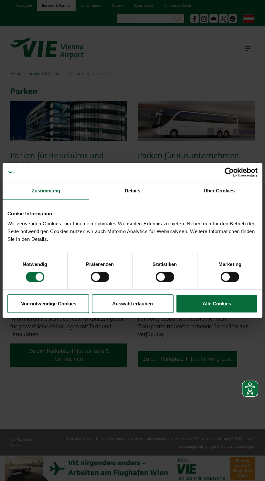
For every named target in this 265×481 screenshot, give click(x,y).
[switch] (100, 277)
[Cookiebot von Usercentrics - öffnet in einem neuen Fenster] (229, 172)
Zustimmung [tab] (46, 190)
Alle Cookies (217, 303)
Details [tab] (133, 190)
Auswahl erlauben (132, 303)
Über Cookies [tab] (219, 190)
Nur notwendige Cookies (48, 303)
